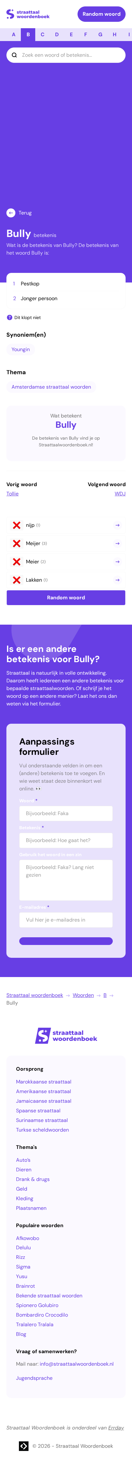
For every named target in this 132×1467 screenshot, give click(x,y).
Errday (116, 1427)
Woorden (83, 995)
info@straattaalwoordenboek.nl (77, 1364)
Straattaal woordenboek (34, 995)
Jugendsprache (34, 1378)
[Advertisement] (66, 139)
